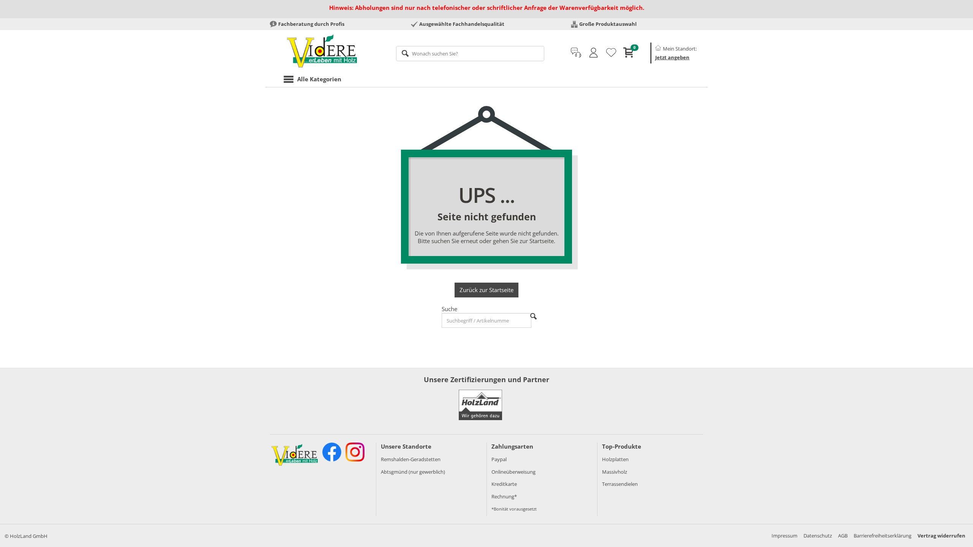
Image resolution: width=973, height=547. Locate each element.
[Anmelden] (593, 53)
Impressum (784, 535)
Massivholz (614, 471)
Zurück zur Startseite (486, 290)
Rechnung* (504, 496)
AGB (843, 535)
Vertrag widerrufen (941, 535)
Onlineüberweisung (513, 471)
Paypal (499, 459)
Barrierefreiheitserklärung (882, 535)
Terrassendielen (620, 484)
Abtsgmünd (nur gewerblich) (413, 471)
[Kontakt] (576, 53)
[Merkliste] (611, 53)
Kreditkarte (504, 484)
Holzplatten (615, 459)
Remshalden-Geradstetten (411, 459)
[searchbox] (470, 53)
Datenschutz (817, 535)
